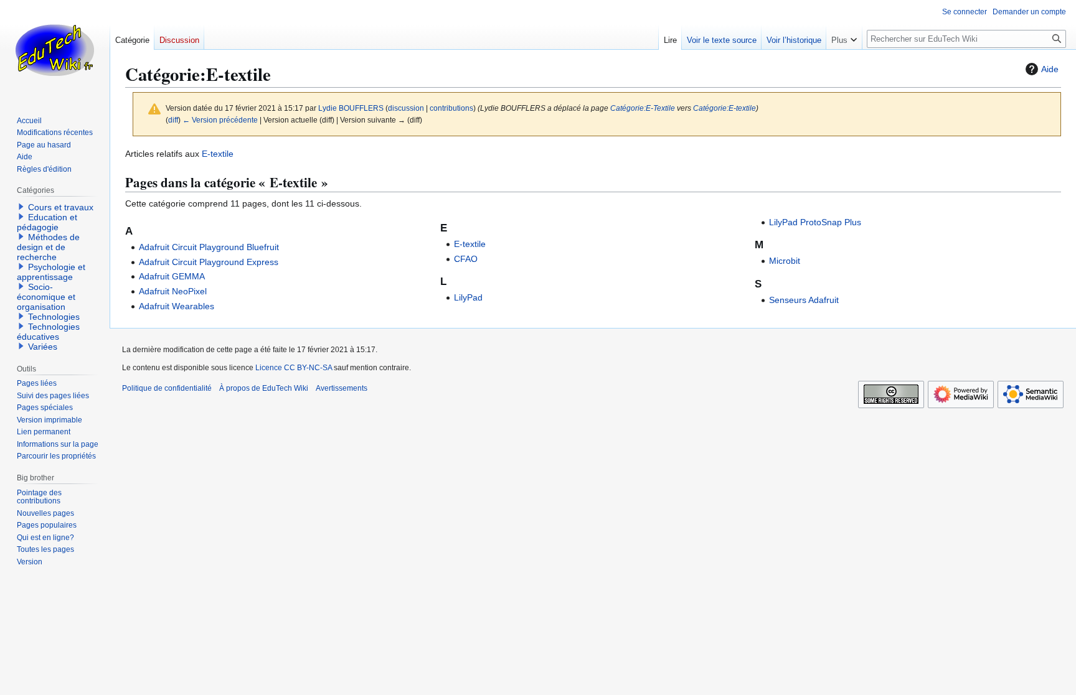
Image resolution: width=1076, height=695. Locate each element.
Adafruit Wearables (176, 306)
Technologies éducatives (48, 332)
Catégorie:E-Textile (642, 108)
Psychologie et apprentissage (51, 272)
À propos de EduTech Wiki (263, 388)
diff (173, 120)
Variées (42, 347)
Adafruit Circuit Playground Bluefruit (209, 247)
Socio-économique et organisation (46, 297)
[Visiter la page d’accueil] (55, 50)
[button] (844, 37)
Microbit (784, 261)
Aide (1050, 69)
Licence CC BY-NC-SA (293, 367)
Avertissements (341, 388)
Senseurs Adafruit (804, 300)
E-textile (218, 154)
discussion (406, 108)
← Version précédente (220, 120)
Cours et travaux (60, 207)
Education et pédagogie (47, 222)
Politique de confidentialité (167, 388)
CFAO (466, 259)
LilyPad (468, 297)
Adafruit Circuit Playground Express (208, 262)
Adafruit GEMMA (172, 276)
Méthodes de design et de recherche (48, 247)
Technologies (54, 317)
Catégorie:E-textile (724, 108)
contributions (451, 108)
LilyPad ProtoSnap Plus (815, 222)
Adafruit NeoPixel (173, 291)
